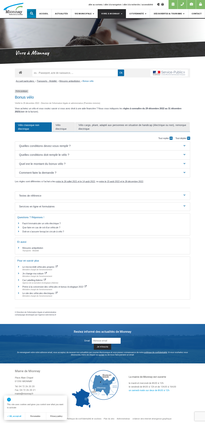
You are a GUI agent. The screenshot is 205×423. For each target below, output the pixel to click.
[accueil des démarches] (20, 72)
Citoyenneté (136, 13)
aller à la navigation (112, 4)
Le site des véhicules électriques (38, 293)
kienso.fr (52, 315)
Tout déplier (181, 138)
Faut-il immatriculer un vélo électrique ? (41, 223)
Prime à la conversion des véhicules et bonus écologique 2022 (53, 286)
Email (87, 340)
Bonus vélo (88, 81)
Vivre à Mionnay (110, 13)
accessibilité (147, 4)
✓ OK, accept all (14, 416)
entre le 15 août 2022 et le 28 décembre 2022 (121, 181)
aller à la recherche (131, 4)
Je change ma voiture (33, 273)
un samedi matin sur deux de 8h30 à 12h (149, 390)
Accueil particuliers (25, 81)
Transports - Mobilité (47, 81)
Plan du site (109, 419)
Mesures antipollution (70, 81)
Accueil (43, 13)
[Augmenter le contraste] (158, 4)
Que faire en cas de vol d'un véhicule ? (41, 227)
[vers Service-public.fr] (169, 73)
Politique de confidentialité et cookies (84, 419)
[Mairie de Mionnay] (13, 8)
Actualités (61, 13)
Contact (197, 13)
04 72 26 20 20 (27, 386)
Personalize (35, 416)
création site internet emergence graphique (152, 419)
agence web (44, 315)
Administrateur (123, 419)
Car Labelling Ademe (32, 280)
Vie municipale (83, 13)
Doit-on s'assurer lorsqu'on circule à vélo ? (43, 231)
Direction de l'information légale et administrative (36, 312)
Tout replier (164, 138)
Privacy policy (56, 416)
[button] (31, 13)
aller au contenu (95, 4)
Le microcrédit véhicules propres (38, 267)
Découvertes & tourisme (168, 13)
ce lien (101, 355)
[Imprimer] (162, 4)
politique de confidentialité (155, 352)
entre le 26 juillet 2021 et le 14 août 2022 (75, 181)
